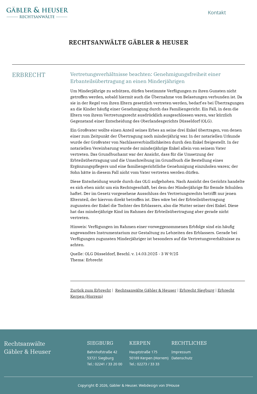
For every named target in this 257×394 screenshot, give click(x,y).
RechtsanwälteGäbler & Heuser (27, 347)
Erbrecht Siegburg (196, 290)
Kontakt (217, 12)
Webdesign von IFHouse (159, 385)
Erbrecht (94, 259)
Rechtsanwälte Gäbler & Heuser (145, 290)
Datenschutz (181, 358)
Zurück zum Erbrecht (90, 290)
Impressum (181, 351)
